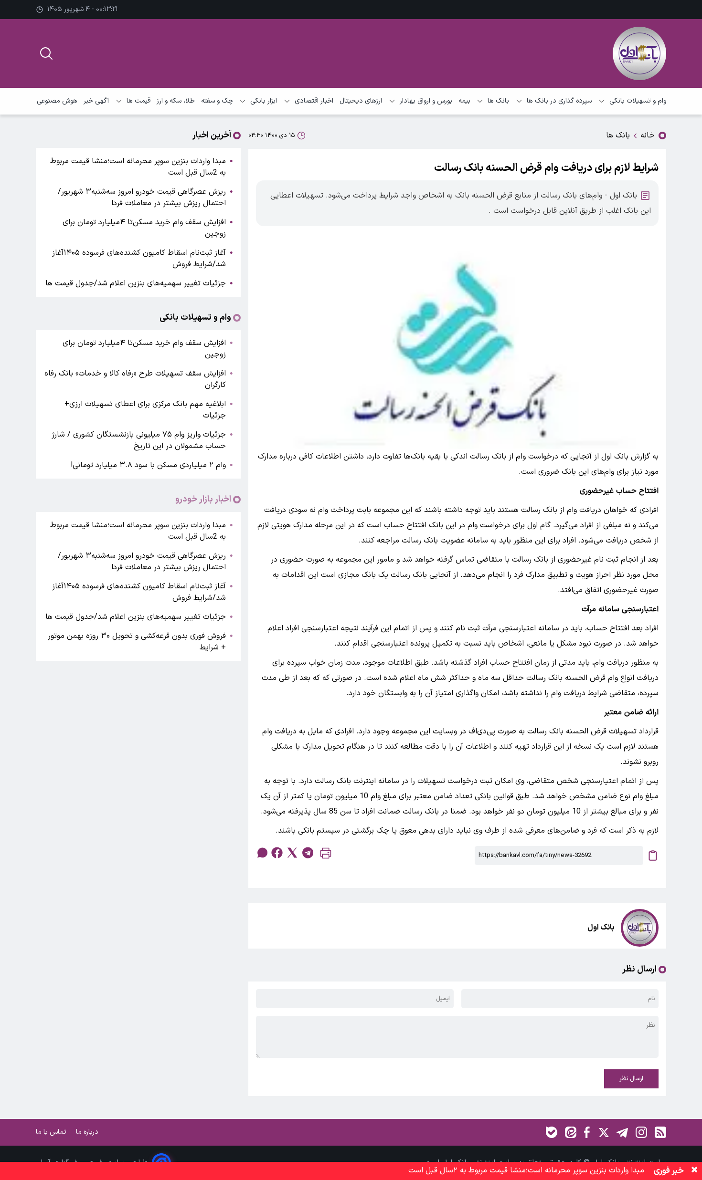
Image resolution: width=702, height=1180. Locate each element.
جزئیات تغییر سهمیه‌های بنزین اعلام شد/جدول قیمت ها (135, 283)
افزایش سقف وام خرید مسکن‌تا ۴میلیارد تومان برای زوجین (144, 228)
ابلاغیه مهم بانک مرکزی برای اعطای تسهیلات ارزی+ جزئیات (145, 409)
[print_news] (325, 855)
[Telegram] (622, 1132)
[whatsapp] (261, 852)
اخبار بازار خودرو (203, 499)
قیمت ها (138, 101)
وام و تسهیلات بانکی (637, 101)
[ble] (551, 1132)
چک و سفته (217, 101)
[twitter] (292, 852)
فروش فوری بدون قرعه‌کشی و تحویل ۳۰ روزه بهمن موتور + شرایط (137, 641)
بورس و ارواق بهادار (426, 101)
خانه (647, 135)
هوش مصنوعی (57, 101)
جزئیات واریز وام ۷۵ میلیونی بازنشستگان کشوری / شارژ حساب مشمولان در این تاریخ (139, 440)
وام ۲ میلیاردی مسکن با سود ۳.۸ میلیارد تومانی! (148, 465)
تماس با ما (52, 1132)
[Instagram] (641, 1132)
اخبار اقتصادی (314, 101)
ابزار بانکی (263, 101)
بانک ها (498, 101)
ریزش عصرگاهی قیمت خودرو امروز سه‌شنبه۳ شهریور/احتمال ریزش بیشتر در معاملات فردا (142, 197)
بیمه (464, 101)
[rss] (660, 1132)
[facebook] (277, 852)
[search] (46, 53)
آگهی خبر (96, 101)
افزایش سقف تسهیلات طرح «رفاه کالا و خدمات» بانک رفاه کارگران (135, 379)
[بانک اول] (639, 53)
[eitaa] (570, 1132)
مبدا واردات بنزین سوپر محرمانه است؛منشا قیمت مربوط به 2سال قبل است (138, 167)
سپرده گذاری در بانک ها (559, 101)
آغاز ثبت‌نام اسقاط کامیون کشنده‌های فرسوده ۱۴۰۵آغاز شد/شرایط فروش (139, 258)
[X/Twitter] (603, 1132)
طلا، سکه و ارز (176, 101)
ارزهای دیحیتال (361, 101)
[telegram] (307, 852)
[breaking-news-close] (694, 1171)
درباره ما (88, 1132)
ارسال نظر (631, 1079)
